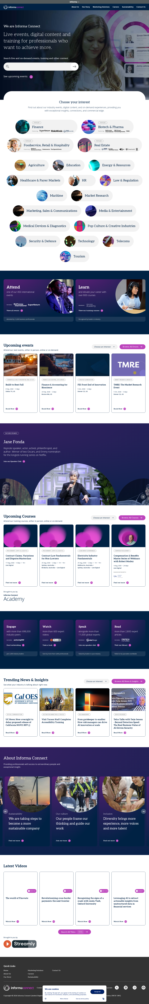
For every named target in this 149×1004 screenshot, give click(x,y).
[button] (74, 67)
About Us (7, 974)
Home (6, 970)
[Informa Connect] (126, 988)
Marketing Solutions (35, 970)
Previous (6, 496)
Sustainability (33, 977)
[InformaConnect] (117, 988)
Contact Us (56, 970)
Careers (31, 974)
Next (143, 496)
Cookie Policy (42, 988)
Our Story (7, 977)
